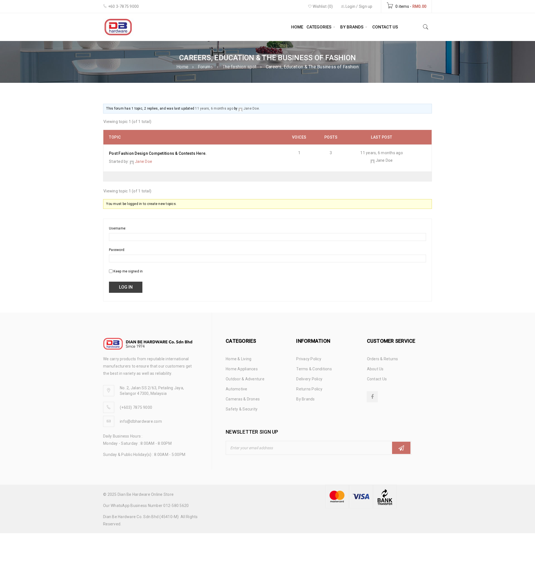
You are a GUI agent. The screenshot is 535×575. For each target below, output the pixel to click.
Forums (205, 66)
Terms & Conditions (314, 369)
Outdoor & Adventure (245, 379)
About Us (375, 369)
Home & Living (238, 359)
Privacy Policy (308, 359)
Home (182, 66)
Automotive (236, 389)
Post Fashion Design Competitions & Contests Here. (157, 153)
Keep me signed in (128, 271)
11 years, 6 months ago (214, 108)
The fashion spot (239, 66)
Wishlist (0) (322, 6)
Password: (117, 250)
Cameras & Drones (243, 399)
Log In (126, 287)
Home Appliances (242, 369)
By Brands (305, 399)
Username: (117, 228)
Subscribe (401, 448)
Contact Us (377, 379)
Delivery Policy (309, 379)
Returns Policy (309, 389)
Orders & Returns (382, 359)
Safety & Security (241, 409)
